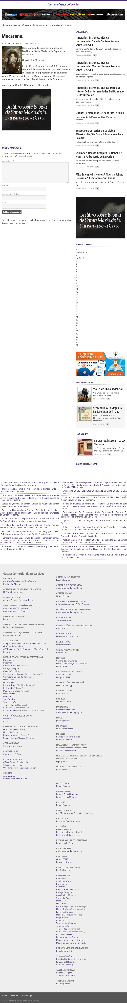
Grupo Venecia (10, 729)
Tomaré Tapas (10, 704)
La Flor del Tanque (64, 912)
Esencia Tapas (10, 685)
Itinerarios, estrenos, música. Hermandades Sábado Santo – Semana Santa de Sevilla (97, 41)
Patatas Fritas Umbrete (67, 797)
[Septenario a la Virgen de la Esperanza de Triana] (84, 420)
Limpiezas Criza (63, 701)
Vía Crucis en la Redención (108, 389)
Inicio (4, 995)
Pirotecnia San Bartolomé (68, 821)
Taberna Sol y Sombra (66, 923)
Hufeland (7, 592)
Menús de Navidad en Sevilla (69, 940)
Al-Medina (61, 878)
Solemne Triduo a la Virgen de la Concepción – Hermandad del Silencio (37, 25)
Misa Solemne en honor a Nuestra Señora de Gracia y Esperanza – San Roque (99, 176)
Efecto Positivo (63, 786)
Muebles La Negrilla (65, 739)
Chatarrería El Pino (12, 754)
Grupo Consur (62, 596)
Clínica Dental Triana (12, 765)
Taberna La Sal (10, 702)
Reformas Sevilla (64, 862)
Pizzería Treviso (63, 829)
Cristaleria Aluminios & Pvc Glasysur (73, 604)
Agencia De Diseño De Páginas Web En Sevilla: (86, 520)
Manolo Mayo (9, 690)
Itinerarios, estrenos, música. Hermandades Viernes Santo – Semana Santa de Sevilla (98, 66)
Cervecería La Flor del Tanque (17, 676)
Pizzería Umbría (63, 835)
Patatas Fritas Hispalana (67, 794)
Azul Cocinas (9, 775)
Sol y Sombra (9, 699)
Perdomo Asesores (12, 635)
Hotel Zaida (61, 666)
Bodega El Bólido (11, 665)
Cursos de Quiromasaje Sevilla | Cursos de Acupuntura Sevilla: (30, 504)
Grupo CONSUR (63, 859)
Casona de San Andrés (66, 660)
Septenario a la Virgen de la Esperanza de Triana (108, 409)
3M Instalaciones (64, 620)
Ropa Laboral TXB (64, 950)
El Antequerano (63, 983)
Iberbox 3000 (62, 628)
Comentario (8, 161)
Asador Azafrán (63, 881)
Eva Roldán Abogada (12, 584)
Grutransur (61, 652)
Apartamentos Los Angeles (15, 611)
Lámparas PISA (63, 677)
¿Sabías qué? (82, 434)
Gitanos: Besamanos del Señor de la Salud (100, 113)
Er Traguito (8, 688)
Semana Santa (11, 43)
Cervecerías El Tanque (13, 674)
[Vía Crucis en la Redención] (84, 401)
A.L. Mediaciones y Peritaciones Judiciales (75, 813)
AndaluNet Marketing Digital (69, 588)
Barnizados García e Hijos (15, 778)
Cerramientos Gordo (12, 746)
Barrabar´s (8, 660)
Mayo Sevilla (9, 693)
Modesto (7, 696)
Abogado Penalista (12, 581)
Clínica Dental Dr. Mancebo (15, 762)
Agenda (14, 995)
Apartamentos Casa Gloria (15, 608)
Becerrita (7, 662)
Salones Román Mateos (14, 737)
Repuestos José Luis (65, 843)
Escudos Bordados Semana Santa (71, 747)
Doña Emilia (8, 682)
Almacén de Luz (63, 674)
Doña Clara (8, 679)
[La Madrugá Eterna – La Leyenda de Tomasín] (85, 454)
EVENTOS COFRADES (84, 382)
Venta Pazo (8, 707)
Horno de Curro (10, 732)
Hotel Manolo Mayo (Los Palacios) (71, 663)
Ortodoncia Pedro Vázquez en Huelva (20, 767)
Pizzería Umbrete (64, 832)
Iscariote (7, 718)
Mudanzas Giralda (64, 728)
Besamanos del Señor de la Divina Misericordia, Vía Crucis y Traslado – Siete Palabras (99, 134)
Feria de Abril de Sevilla (67, 636)
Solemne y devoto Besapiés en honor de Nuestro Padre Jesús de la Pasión (99, 154)
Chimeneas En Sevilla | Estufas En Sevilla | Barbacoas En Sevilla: (92, 491)
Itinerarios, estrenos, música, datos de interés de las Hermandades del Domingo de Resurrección (100, 91)
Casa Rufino (8, 671)
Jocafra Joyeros (63, 579)
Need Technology (64, 685)
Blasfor (6, 619)
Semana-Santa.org (64, 964)
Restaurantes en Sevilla (67, 937)
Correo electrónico (10, 194)
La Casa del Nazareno (13, 627)
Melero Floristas (63, 644)
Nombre (5, 185)
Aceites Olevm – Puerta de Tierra (18, 600)
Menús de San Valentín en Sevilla (71, 942)
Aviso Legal (27, 995)
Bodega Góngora (11, 668)
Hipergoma (61, 761)
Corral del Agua (63, 897)
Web (4, 202)
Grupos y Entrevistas (65, 709)
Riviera (6, 721)
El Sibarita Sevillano (12, 710)
